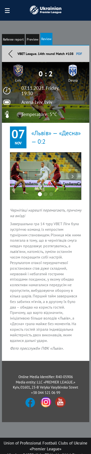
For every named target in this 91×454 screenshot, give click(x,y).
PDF (79, 54)
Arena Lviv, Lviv (36, 102)
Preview (32, 39)
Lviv (18, 80)
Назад (10, 54)
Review (46, 39)
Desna (73, 80)
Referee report (13, 39)
